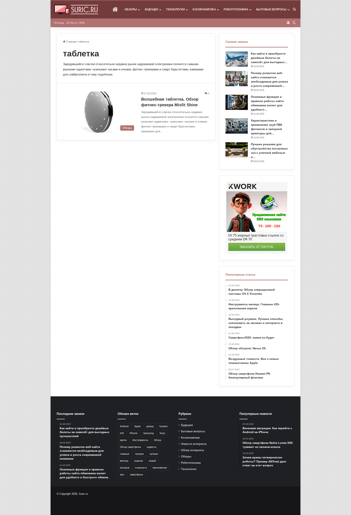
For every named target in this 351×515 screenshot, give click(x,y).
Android (124, 426)
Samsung (148, 433)
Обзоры (131, 9)
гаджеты (151, 447)
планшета (141, 467)
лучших (154, 454)
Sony (162, 433)
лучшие (139, 454)
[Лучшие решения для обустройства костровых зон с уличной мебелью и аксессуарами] (236, 149)
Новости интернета (194, 443)
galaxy (150, 426)
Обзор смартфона (130, 447)
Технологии (175, 9)
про (122, 474)
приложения (160, 467)
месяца (124, 460)
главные (124, 454)
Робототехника (236, 9)
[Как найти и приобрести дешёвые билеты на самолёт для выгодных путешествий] (236, 59)
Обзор (157, 440)
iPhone (134, 433)
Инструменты (140, 440)
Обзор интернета (192, 450)
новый (152, 460)
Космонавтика (204, 9)
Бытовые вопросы (271, 9)
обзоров (124, 467)
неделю (138, 460)
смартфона (136, 474)
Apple (137, 426)
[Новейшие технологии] (76, 9)
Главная (70, 41)
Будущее (151, 9)
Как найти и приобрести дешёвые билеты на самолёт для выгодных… (269, 58)
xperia (123, 440)
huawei (163, 426)
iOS (122, 433)
